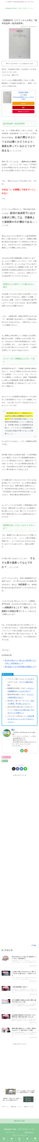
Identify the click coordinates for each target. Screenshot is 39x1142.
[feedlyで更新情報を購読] (22, 750)
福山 (13, 730)
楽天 (23, 107)
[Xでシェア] (13, 769)
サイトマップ (10, 1132)
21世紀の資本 (23, 92)
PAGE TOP (20, 1121)
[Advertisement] (19, 859)
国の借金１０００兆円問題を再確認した (20, 667)
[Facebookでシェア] (17, 769)
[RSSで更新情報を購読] (26, 750)
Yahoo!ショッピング (23, 111)
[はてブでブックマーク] (21, 769)
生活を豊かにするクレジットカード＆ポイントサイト (20, 719)
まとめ (5, 761)
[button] (35, 598)
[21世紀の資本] (7, 97)
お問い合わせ (28, 1132)
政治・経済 (7, 757)
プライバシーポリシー (19, 1135)
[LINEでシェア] (25, 769)
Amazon (23, 103)
